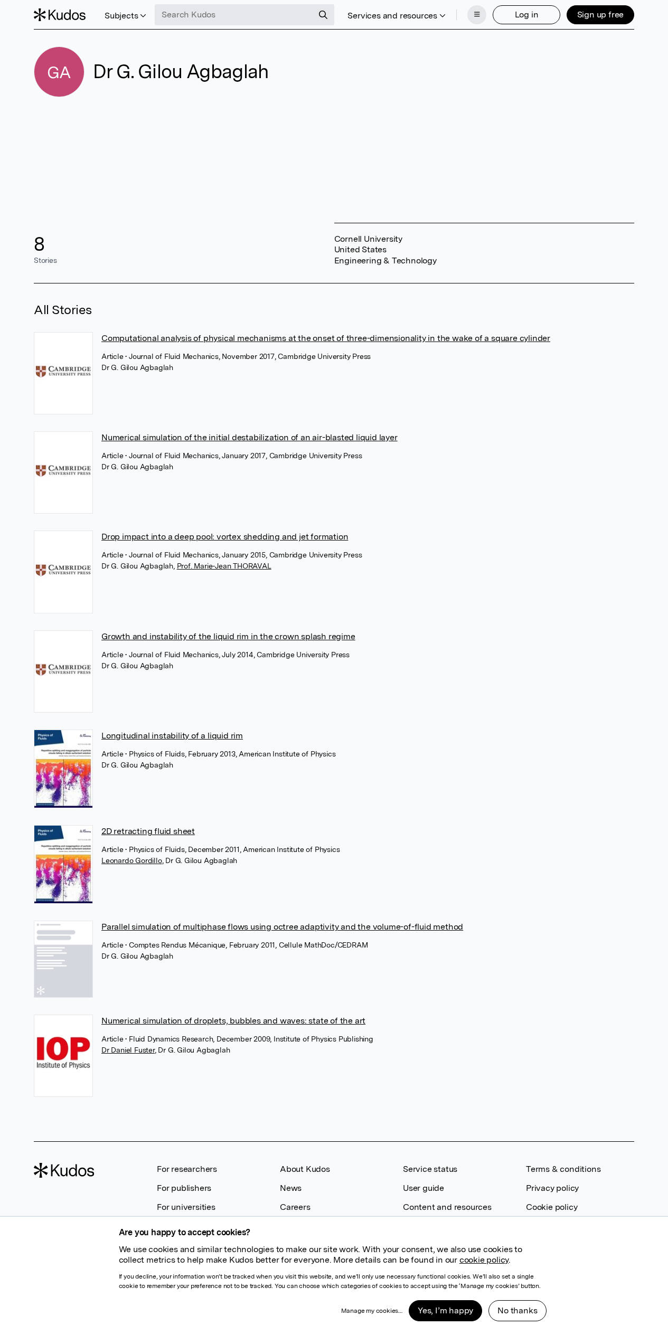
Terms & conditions (563, 1169)
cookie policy (484, 1260)
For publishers (184, 1188)
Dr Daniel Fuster (128, 1050)
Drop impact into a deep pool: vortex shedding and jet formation (224, 537)
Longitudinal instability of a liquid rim (172, 736)
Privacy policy (552, 1188)
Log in (527, 15)
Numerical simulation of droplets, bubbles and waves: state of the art (233, 1021)
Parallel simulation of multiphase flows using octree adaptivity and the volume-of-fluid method (282, 927)
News (291, 1188)
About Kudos (305, 1169)
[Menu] (476, 14)
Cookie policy (551, 1207)
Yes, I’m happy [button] (445, 1310)
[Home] (60, 14)
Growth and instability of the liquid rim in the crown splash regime (228, 636)
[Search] (323, 15)
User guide (423, 1188)
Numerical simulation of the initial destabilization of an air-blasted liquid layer (249, 437)
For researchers (187, 1169)
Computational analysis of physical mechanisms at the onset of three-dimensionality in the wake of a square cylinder (325, 338)
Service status (430, 1169)
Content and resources (447, 1207)
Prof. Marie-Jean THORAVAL (224, 566)
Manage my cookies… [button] (371, 1310)
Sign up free (600, 15)
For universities (186, 1207)
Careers (295, 1207)
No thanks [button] (517, 1310)
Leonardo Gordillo (131, 860)
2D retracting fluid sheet (148, 831)
